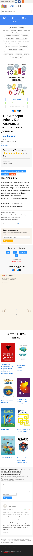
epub (23, 252)
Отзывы (16, 18)
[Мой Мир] (18, 111)
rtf (16, 256)
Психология (25, 35)
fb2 (8, 252)
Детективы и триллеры (9, 30)
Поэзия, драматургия (12, 46)
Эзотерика (14, 57)
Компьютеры (9, 38)
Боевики (21, 27)
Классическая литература (12, 35)
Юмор (20, 57)
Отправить (7, 498)
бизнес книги (9, 143)
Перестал (5, 174)
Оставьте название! (24, 224)
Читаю (12, 171)
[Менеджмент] (8, 426)
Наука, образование (10, 43)
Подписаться (8, 241)
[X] (20, 111)
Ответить (5, 532)
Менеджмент (5, 429)
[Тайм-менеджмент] (8, 454)
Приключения (23, 46)
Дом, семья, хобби (9, 33)
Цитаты (27, 18)
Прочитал (5, 171)
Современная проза (23, 52)
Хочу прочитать (20, 171)
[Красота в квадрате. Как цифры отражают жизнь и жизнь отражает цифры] (23, 454)
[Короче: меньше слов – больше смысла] (23, 426)
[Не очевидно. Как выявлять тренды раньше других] (23, 396)
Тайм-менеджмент (7, 457)
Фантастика (18, 54)
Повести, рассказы (23, 43)
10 (26, 153)
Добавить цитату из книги (16, 106)
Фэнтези (26, 54)
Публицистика (13, 49)
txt (14, 252)
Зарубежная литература (23, 33)
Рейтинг (17, 21)
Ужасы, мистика (8, 54)
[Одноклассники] (15, 111)
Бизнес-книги (13, 27)
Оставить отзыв (16, 103)
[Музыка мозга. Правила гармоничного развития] (23, 362)
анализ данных (7, 163)
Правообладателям (8, 552)
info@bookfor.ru (16, 551)
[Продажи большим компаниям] (8, 398)
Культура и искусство (10, 41)
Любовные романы (24, 41)
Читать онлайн (16, 99)
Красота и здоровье (21, 38)
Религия (21, 49)
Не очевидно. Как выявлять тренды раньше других (22, 401)
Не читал (12, 174)
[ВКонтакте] (13, 111)
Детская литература (24, 30)
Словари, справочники (10, 52)
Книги (7, 18)
